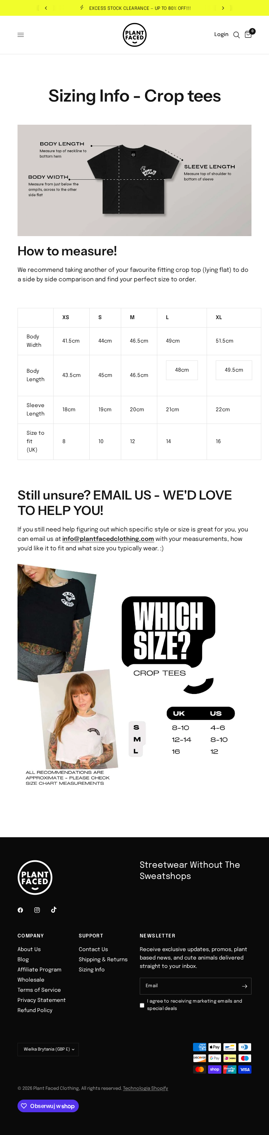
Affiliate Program (39, 970)
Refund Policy (35, 1010)
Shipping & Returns (103, 960)
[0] (246, 35)
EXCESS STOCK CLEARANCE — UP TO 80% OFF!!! (140, 8)
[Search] (236, 35)
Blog (23, 960)
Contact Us (93, 949)
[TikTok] (59, 909)
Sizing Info (92, 970)
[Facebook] (25, 910)
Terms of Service (39, 990)
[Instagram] (42, 910)
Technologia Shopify (145, 1088)
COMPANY (31, 936)
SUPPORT (91, 936)
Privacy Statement (42, 1000)
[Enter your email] (244, 986)
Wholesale (31, 980)
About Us (29, 949)
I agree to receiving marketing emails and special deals (194, 1005)
